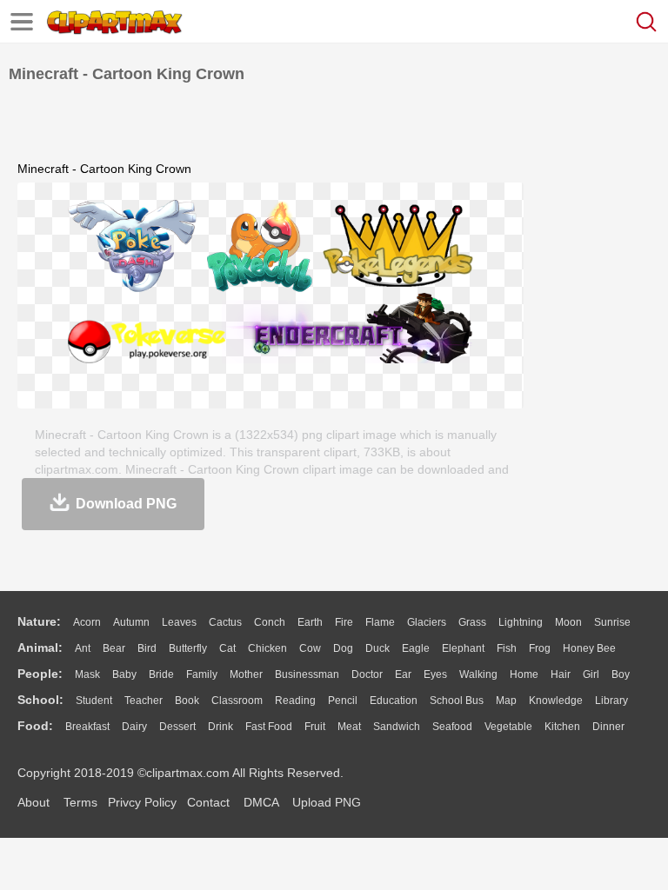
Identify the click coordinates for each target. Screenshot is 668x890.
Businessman (307, 674)
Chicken (267, 648)
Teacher (143, 700)
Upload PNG (326, 802)
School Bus (457, 700)
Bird (147, 648)
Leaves (179, 622)
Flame (380, 622)
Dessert (177, 727)
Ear (403, 674)
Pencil (342, 700)
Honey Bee (589, 648)
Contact (208, 802)
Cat (227, 648)
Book (187, 700)
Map (506, 700)
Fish (507, 648)
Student (94, 700)
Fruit (314, 727)
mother (246, 674)
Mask (87, 674)
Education (394, 700)
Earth (310, 622)
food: (35, 726)
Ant (82, 648)
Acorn (87, 622)
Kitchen (562, 727)
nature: (39, 621)
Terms (80, 802)
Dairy (134, 727)
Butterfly (188, 648)
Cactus (225, 622)
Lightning (520, 622)
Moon (568, 622)
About (33, 802)
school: (40, 700)
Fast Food (268, 727)
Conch (269, 622)
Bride (161, 674)
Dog (343, 648)
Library (611, 700)
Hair (561, 674)
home (524, 674)
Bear (114, 648)
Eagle (416, 648)
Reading (295, 700)
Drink (220, 727)
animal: (40, 647)
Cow (310, 648)
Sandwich (396, 727)
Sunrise (612, 622)
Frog (540, 648)
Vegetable (508, 727)
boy (620, 674)
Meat (349, 727)
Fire (344, 622)
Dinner (608, 727)
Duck (377, 648)
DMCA (261, 802)
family (201, 674)
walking (478, 674)
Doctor (367, 674)
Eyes (435, 674)
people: (40, 674)
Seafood (452, 727)
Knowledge (556, 700)
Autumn (131, 622)
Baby (124, 674)
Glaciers (426, 622)
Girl (591, 674)
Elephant (463, 648)
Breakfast (87, 727)
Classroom (237, 700)
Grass (472, 622)
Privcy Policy (142, 802)
